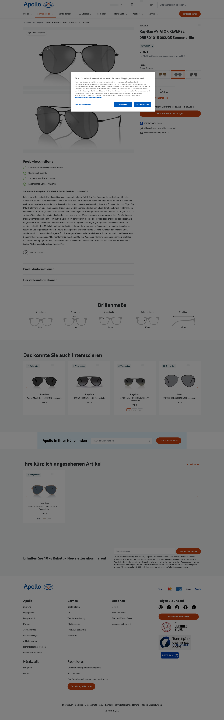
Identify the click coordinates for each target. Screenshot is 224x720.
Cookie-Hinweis (96, 97)
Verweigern (123, 104)
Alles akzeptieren (142, 104)
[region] (113, 92)
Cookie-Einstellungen (83, 104)
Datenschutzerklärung (83, 97)
